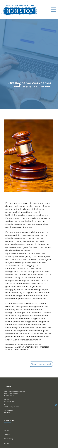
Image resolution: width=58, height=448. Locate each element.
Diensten (7, 430)
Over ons (7, 434)
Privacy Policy (8, 439)
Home (6, 426)
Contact (6, 443)
